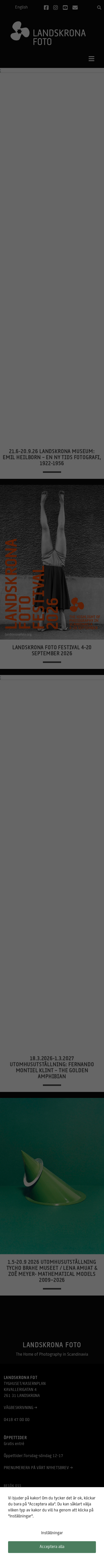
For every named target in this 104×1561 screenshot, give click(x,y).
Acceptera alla (52, 1547)
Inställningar (52, 1533)
